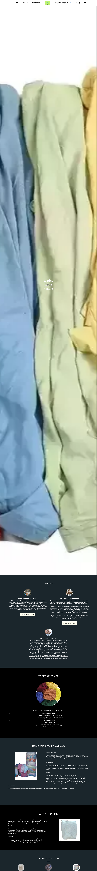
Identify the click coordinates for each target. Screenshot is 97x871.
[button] (74, 3)
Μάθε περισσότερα (28, 614)
